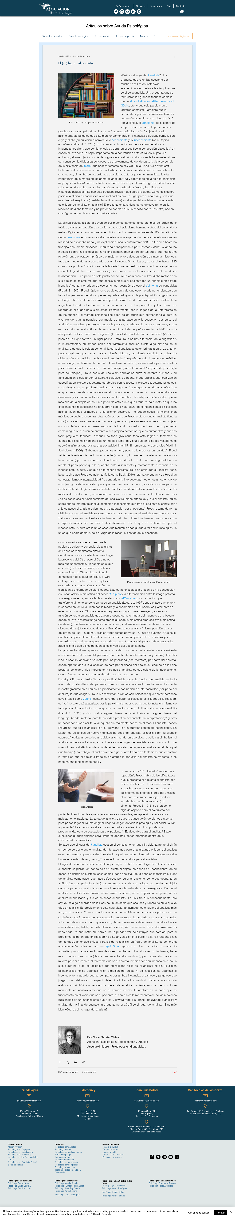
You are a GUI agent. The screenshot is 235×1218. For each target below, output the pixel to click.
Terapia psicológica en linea (68, 1170)
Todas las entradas (52, 36)
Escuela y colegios (78, 36)
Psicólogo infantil (63, 1149)
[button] (123, 6)
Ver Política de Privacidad (99, 1214)
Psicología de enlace (64, 1159)
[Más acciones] (175, 56)
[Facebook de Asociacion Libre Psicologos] (116, 11)
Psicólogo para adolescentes (68, 1152)
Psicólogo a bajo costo (65, 1167)
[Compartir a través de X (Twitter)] (67, 1062)
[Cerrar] (231, 1212)
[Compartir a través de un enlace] (83, 1062)
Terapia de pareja (125, 36)
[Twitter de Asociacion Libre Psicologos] (158, 1157)
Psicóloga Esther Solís (18, 1183)
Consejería (60, 1172)
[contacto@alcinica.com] (182, 11)
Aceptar (221, 1212)
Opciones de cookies (198, 1212)
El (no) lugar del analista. (76, 63)
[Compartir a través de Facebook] (59, 1062)
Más (142, 36)
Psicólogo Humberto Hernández (69, 1186)
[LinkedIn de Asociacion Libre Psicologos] (133, 11)
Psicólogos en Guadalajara (20, 1152)
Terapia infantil (102, 36)
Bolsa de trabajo (15, 1165)
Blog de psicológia (110, 1144)
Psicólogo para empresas (66, 1165)
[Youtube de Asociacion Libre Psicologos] (127, 11)
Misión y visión (15, 1147)
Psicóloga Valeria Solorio (66, 1183)
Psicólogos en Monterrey (19, 1154)
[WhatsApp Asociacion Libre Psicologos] (139, 11)
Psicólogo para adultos (65, 1147)
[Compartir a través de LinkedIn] (75, 1062)
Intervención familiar (64, 1157)
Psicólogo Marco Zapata (19, 1185)
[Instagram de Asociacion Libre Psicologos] (121, 11)
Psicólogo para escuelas (66, 1162)
